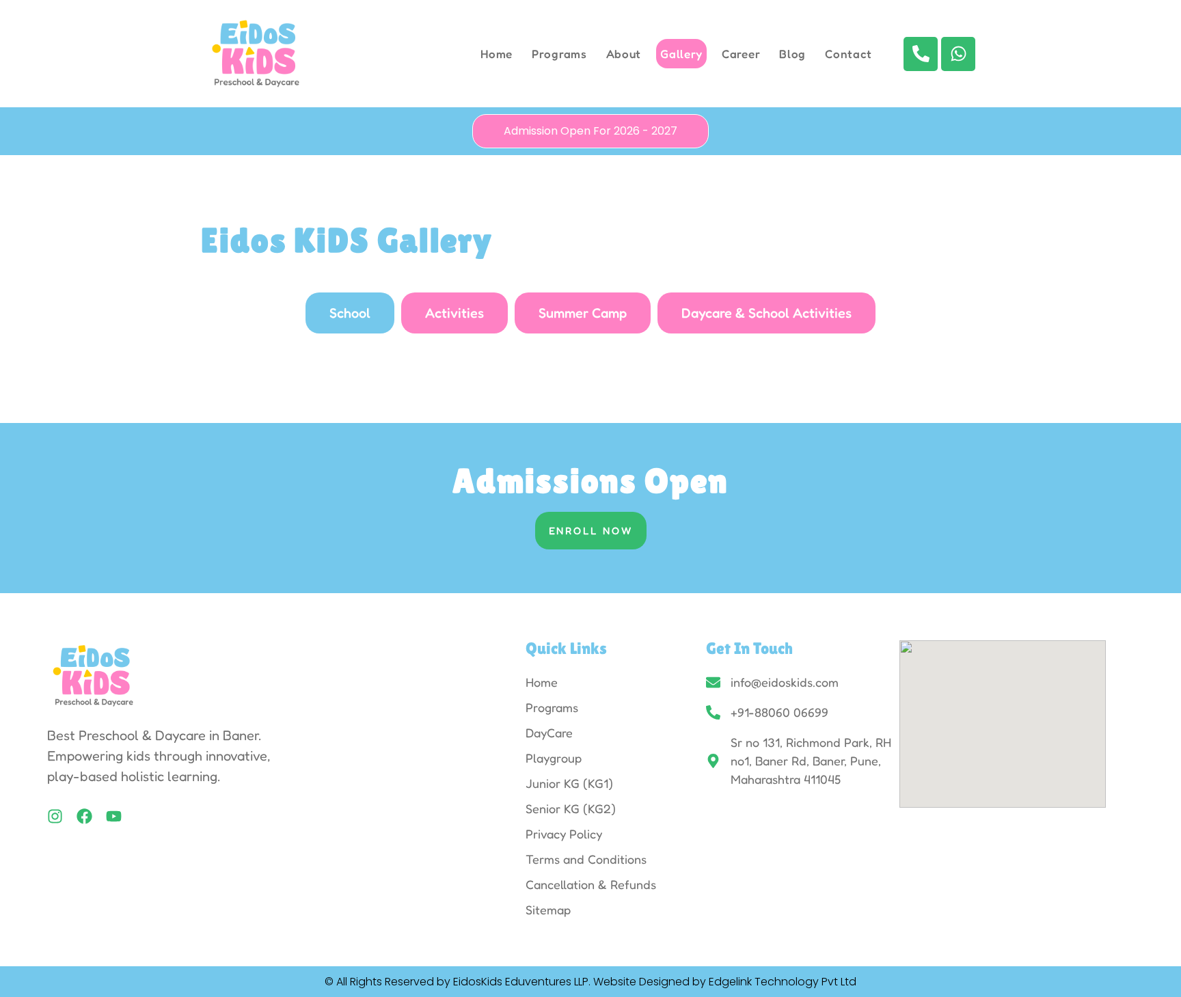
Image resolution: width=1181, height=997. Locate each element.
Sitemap (548, 909)
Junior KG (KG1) (569, 783)
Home (496, 53)
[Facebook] (84, 816)
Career (741, 53)
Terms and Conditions (586, 858)
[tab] (350, 312)
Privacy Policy (564, 833)
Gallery (681, 53)
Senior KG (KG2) (571, 808)
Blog (792, 53)
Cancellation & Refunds (591, 884)
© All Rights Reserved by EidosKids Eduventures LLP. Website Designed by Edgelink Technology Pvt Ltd (590, 981)
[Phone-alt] (921, 54)
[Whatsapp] (958, 54)
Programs (559, 53)
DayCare (549, 732)
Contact (848, 53)
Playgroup (554, 757)
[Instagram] (55, 816)
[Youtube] (114, 816)
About (624, 53)
